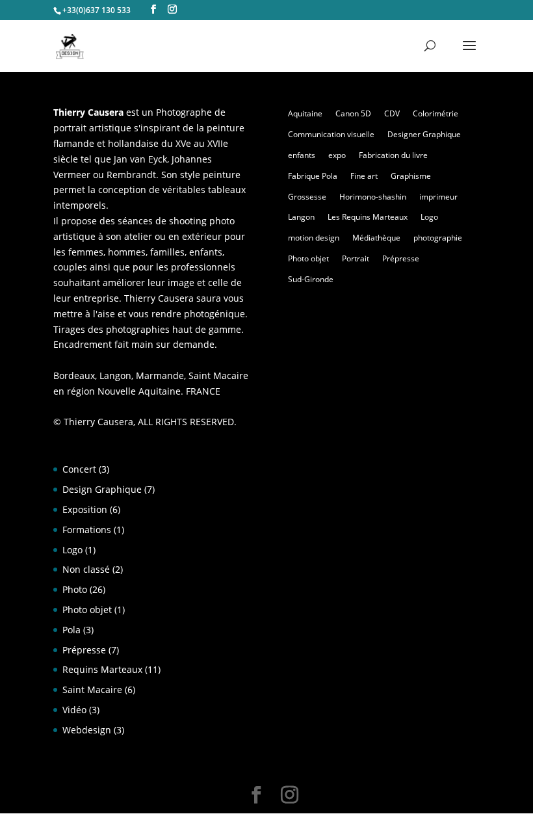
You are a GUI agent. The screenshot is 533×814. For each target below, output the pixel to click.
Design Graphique (102, 489)
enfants (301, 155)
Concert (79, 469)
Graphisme (411, 175)
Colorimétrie (435, 113)
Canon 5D (353, 113)
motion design (313, 237)
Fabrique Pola (312, 175)
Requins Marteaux (102, 669)
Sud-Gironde (310, 279)
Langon (301, 216)
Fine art (364, 175)
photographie (437, 237)
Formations (86, 529)
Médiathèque (376, 237)
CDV (392, 113)
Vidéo (74, 709)
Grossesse (307, 196)
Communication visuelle (331, 134)
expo (337, 155)
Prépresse (400, 258)
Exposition (84, 509)
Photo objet (308, 258)
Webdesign (86, 730)
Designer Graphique (424, 134)
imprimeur (438, 196)
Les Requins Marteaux (368, 216)
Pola (71, 630)
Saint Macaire (92, 689)
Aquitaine (305, 113)
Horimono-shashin (372, 196)
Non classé (86, 569)
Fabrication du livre (393, 155)
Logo (429, 216)
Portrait (355, 258)
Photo (74, 589)
